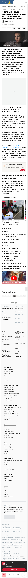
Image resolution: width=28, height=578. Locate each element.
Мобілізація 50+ (8, 409)
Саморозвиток (8, 467)
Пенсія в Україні (8, 437)
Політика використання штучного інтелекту (6, 355)
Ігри (16, 358)
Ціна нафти (7, 427)
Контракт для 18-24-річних (11, 413)
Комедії (6, 451)
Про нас (4, 331)
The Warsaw (11, 24)
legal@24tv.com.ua (20, 556)
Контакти (17, 345)
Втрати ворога (8, 400)
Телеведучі (4, 341)
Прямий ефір (7, 373)
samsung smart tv (17, 531)
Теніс (5, 492)
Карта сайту (18, 356)
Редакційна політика (7, 336)
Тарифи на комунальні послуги (12, 433)
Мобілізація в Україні (11, 405)
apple (17, 527)
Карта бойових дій (9, 389)
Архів (16, 353)
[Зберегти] (24, 28)
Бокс (5, 488)
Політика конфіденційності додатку (19, 332)
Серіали (6, 453)
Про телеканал (5, 339)
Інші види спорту (8, 496)
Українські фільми (9, 447)
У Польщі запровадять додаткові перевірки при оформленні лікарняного (12, 109)
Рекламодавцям (5, 344)
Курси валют (7, 429)
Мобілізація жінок (9, 411)
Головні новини (8, 369)
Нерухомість (8, 474)
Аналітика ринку (8, 476)
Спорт (6, 486)
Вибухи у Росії (8, 398)
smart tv (6, 531)
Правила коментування (18, 340)
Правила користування (5, 348)
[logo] (10, 2)
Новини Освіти (8, 458)
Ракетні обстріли (8, 387)
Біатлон (6, 494)
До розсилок (9, 517)
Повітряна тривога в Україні (11, 393)
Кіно (5, 443)
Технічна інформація (20, 343)
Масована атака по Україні (11, 395)
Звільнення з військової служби (12, 407)
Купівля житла (8, 478)
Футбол (6, 490)
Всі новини (7, 367)
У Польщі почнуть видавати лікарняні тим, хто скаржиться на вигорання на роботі (22, 6)
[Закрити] (25, 563)
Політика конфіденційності (6, 351)
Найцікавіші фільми (9, 445)
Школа (6, 462)
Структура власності (20, 351)
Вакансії (17, 348)
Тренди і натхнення (9, 480)
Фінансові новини (9, 431)
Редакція (4, 334)
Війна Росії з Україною (11, 385)
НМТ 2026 (6, 465)
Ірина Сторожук (9, 21)
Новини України (8, 371)
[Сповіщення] (26, 2)
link (15, 314)
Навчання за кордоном (10, 469)
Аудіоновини (7, 378)
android (6, 527)
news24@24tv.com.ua (7, 308)
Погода (6, 380)
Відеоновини (7, 375)
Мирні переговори (9, 391)
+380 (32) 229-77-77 (10, 555)
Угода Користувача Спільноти (19, 337)
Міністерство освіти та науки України (13, 460)
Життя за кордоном (12, 6)
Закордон (4, 6)
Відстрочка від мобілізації (11, 416)
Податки (6, 435)
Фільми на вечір (8, 449)
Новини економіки (10, 425)
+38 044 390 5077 (19, 308)
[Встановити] (14, 566)
